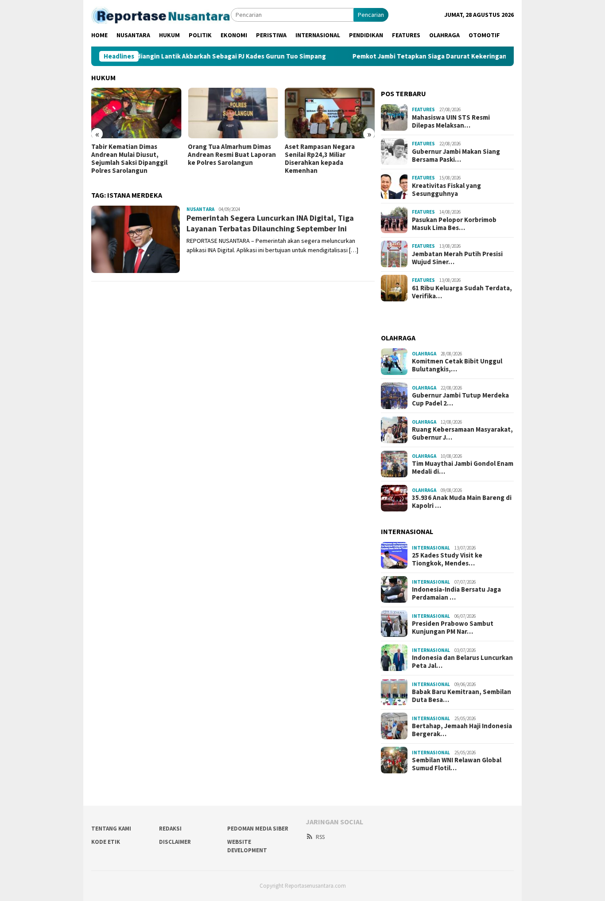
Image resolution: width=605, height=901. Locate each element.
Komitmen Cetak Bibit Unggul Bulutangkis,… (457, 365)
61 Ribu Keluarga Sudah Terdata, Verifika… (462, 292)
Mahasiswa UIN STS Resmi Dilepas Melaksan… (451, 121)
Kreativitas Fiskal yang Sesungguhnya (446, 189)
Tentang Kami (111, 828)
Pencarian (371, 15)
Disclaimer (175, 842)
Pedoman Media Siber (257, 828)
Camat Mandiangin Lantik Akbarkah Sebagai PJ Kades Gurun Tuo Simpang (190, 56)
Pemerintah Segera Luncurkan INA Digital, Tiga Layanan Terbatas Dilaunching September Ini (270, 223)
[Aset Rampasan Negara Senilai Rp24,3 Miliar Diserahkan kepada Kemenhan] (330, 113)
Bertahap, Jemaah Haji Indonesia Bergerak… (462, 730)
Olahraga (424, 353)
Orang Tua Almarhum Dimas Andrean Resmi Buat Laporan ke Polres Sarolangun (232, 155)
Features (423, 109)
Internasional (431, 547)
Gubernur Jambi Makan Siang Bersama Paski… (456, 155)
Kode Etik (105, 842)
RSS (320, 837)
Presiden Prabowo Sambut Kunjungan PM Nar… (452, 628)
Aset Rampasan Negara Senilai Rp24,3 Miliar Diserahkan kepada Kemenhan (320, 159)
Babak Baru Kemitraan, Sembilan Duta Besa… (461, 696)
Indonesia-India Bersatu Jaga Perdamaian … (456, 593)
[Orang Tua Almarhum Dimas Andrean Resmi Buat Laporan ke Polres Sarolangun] (233, 113)
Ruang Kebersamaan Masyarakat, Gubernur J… (462, 433)
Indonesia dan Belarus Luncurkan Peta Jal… (462, 662)
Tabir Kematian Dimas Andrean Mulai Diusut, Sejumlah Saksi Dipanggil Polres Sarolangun (129, 159)
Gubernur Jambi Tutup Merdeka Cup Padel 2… (460, 399)
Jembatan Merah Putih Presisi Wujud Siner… (457, 257)
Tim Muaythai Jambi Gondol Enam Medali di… (462, 468)
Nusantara (200, 209)
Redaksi (170, 828)
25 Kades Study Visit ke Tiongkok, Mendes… (447, 559)
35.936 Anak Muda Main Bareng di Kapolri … (462, 502)
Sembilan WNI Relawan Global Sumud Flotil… (456, 764)
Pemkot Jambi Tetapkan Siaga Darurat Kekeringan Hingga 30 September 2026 (447, 56)
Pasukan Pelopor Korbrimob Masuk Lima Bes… (454, 223)
